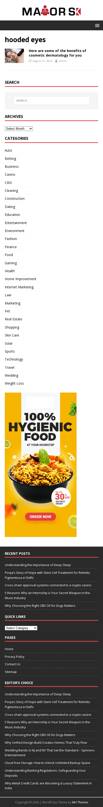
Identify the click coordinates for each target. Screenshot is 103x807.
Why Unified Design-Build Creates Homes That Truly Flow (46, 742)
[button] (96, 25)
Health (10, 271)
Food (9, 254)
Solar (9, 343)
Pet (7, 311)
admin (63, 61)
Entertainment (16, 222)
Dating (10, 206)
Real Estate (13, 319)
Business (12, 166)
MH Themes (80, 802)
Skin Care (12, 335)
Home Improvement (20, 279)
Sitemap (11, 672)
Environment (14, 230)
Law (8, 295)
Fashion (11, 238)
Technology (14, 359)
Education (12, 214)
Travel (9, 367)
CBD (8, 182)
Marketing (12, 303)
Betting (10, 158)
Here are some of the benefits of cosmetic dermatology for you (57, 52)
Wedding (11, 375)
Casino (10, 174)
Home (9, 649)
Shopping (12, 327)
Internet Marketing (19, 287)
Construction (15, 198)
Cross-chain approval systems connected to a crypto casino (48, 585)
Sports (10, 351)
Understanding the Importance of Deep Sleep (38, 565)
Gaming (11, 263)
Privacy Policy (14, 656)
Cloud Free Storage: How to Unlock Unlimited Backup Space (47, 763)
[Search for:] (52, 101)
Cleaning (11, 190)
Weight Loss (14, 383)
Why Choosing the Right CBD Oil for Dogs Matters (40, 605)
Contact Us (12, 664)
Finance (11, 247)
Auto (8, 150)
